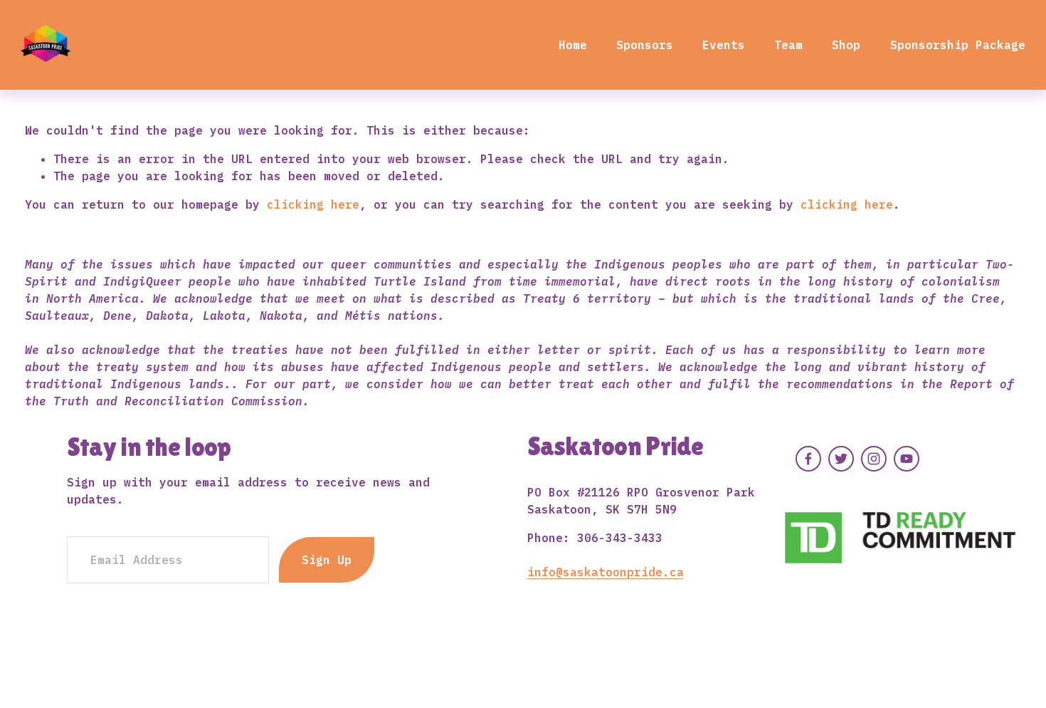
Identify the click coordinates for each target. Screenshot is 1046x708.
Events (723, 45)
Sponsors (644, 45)
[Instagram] (874, 459)
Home (573, 45)
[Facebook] (808, 459)
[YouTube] (906, 459)
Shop (846, 45)
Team (788, 45)
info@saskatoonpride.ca (605, 572)
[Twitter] (841, 459)
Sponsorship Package (957, 45)
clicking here (313, 204)
